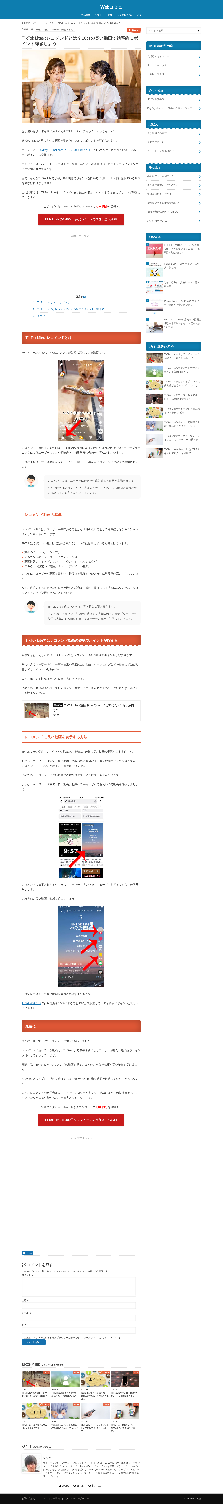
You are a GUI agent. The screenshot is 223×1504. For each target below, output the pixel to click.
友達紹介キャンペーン (159, 56)
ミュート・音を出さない (160, 151)
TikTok (28, 1253)
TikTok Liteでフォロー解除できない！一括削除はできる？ (182, 397)
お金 (139, 15)
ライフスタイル (124, 15)
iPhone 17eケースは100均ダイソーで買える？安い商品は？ (181, 303)
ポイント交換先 (155, 99)
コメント (28, 1275)
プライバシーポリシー (77, 1498)
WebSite (67, 1486)
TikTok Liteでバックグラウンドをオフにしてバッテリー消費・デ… (182, 438)
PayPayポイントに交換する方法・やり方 (169, 108)
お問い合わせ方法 (157, 220)
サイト (25, 1325)
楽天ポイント (82, 150)
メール (27, 1312)
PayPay (43, 150)
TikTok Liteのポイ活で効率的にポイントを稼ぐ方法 (182, 410)
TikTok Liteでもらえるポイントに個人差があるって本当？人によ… (182, 383)
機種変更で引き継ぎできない (163, 202)
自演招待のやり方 (157, 133)
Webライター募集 (50, 1498)
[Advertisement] (81, 262)
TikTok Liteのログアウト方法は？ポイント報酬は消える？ (182, 370)
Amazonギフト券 (61, 150)
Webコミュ (111, 6)
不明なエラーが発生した (160, 176)
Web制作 (85, 15)
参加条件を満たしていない (162, 185)
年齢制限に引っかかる (159, 193)
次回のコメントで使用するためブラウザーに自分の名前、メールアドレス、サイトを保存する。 (73, 1337)
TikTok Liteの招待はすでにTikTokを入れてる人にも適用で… (181, 451)
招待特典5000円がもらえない (163, 211)
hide (84, 296)
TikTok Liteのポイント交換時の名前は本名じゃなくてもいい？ (182, 424)
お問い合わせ (28, 1498)
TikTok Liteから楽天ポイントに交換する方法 (181, 265)
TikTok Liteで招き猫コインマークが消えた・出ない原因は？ (182, 356)
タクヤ (47, 1457)
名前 (25, 1300)
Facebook (97, 1486)
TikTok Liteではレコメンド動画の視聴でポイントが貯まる (68, 309)
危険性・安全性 (155, 74)
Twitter (82, 1486)
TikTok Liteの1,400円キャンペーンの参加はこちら (79, 219)
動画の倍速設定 (31, 1003)
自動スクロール (155, 142)
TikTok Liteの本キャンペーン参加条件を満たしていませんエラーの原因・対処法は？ (182, 249)
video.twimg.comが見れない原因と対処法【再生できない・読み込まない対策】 (182, 323)
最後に (39, 315)
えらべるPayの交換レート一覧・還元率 (182, 284)
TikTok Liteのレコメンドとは (52, 302)
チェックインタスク (158, 65)
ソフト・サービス (103, 15)
